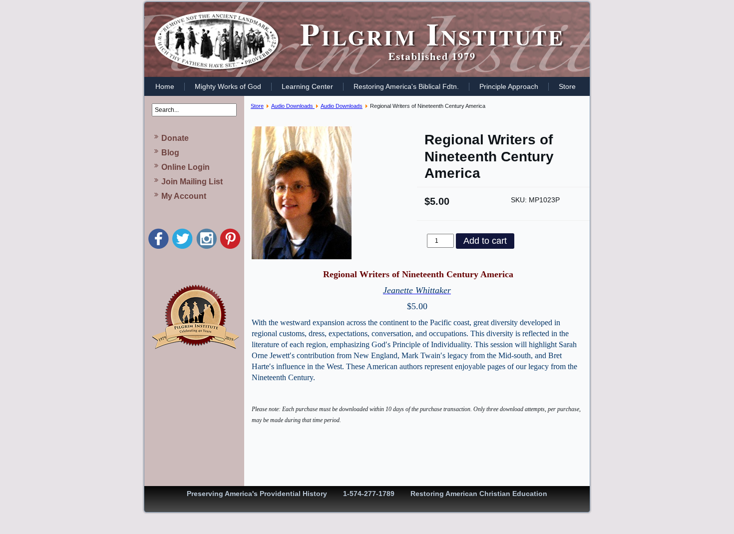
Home (164, 86)
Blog (170, 152)
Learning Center (307, 86)
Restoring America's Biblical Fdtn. (406, 86)
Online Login (185, 167)
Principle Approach (508, 86)
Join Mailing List (192, 181)
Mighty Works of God (228, 86)
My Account (183, 196)
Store (567, 86)
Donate (175, 138)
